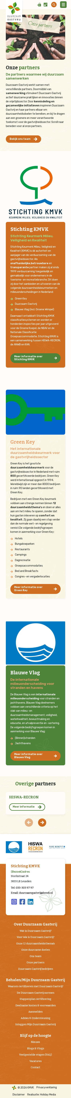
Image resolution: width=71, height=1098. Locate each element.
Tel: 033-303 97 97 (22, 887)
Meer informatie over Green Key (28, 589)
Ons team (35, 956)
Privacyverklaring (46, 1087)
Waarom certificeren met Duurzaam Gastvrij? (35, 986)
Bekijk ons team (20, 139)
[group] (21, 847)
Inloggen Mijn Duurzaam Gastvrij (35, 1024)
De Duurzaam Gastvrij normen (35, 992)
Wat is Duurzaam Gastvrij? (36, 930)
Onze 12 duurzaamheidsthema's (35, 943)
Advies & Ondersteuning (35, 1018)
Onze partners (35, 962)
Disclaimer (19, 1094)
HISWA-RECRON (24, 797)
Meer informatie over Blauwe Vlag (28, 756)
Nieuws (35, 1042)
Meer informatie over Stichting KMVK (28, 358)
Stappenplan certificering (35, 999)
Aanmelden (35, 1011)
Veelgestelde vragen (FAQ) (35, 1054)
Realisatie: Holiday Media (41, 1094)
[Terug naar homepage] (14, 11)
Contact (35, 1067)
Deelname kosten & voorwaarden (35, 1005)
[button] (42, 822)
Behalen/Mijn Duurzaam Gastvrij (35, 980)
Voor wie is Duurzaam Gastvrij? (35, 937)
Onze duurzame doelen (35, 949)
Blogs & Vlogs (35, 1048)
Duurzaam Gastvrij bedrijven (35, 969)
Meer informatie (24, 806)
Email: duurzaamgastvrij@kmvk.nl (32, 892)
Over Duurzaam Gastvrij (35, 924)
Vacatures (35, 1061)
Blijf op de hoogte (35, 1036)
